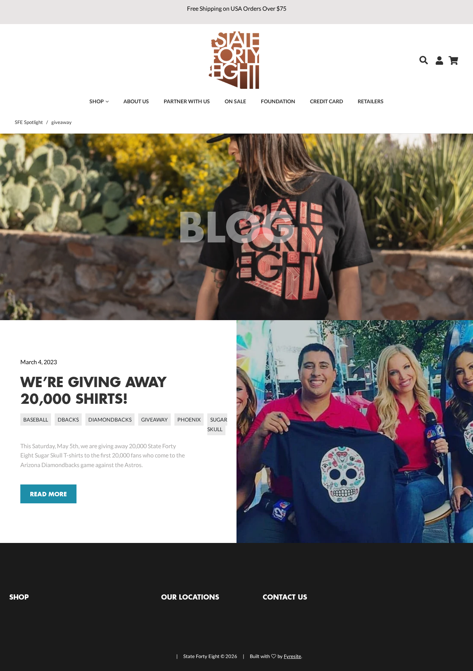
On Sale (235, 101)
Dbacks (68, 419)
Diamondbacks (110, 419)
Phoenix (189, 419)
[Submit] (422, 60)
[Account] (436, 60)
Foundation (278, 101)
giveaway (154, 419)
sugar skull (217, 424)
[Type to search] (418, 61)
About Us (136, 101)
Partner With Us (187, 101)
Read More (48, 494)
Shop (96, 101)
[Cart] (450, 60)
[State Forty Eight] (234, 61)
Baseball (35, 419)
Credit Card (326, 101)
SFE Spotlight (29, 122)
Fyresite (292, 656)
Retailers (371, 101)
